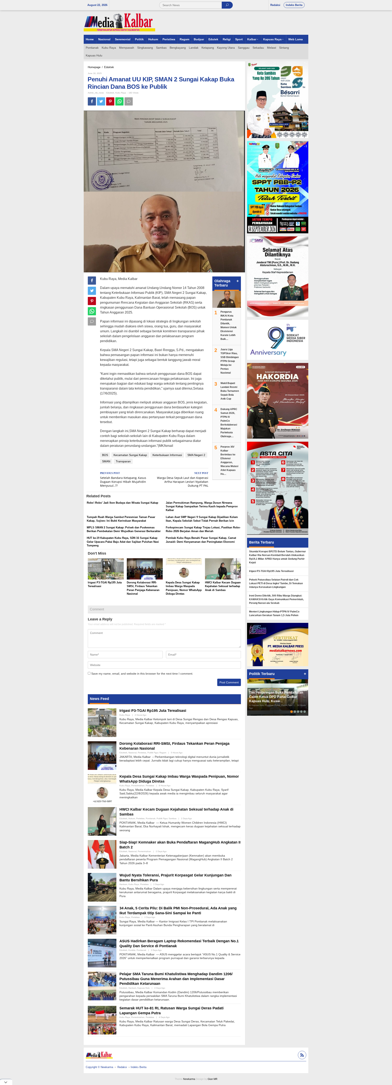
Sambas (172, 818)
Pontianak (150, 818)
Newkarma (189, 1079)
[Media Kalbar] (119, 22)
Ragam (162, 752)
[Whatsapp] (119, 101)
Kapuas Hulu (143, 988)
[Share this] (92, 101)
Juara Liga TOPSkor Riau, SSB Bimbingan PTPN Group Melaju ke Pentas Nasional (229, 361)
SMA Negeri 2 (196, 455)
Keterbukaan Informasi (167, 455)
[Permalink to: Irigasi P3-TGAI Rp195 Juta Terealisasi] (106, 569)
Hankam (123, 884)
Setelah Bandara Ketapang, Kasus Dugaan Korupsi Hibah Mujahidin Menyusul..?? (123, 479)
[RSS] (301, 1055)
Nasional (132, 752)
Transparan (123, 461)
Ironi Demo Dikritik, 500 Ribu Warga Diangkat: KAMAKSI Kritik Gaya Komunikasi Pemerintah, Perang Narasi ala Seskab (276, 599)
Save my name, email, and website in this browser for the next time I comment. (142, 673)
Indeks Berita (138, 1067)
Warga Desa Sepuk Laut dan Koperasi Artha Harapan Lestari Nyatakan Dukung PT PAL (182, 479)
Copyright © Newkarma (99, 1067)
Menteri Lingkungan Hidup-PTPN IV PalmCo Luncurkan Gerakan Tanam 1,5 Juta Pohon (274, 613)
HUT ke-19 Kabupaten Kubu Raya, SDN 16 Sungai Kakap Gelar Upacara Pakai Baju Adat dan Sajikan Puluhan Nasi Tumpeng (123, 541)
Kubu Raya (120, 93)
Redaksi (122, 1067)
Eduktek (110, 93)
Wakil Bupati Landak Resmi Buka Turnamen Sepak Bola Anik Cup (229, 391)
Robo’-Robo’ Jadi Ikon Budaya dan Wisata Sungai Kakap (122, 502)
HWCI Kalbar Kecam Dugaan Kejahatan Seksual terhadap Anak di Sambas (223, 586)
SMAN (106, 461)
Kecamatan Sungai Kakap (130, 455)
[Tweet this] (101, 101)
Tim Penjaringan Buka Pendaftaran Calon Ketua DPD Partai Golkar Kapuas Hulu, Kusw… (276, 697)
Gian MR (212, 1079)
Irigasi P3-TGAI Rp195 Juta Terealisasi (152, 711)
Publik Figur (152, 752)
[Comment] (129, 101)
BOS (105, 455)
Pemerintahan (138, 785)
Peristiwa (142, 752)
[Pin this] (110, 101)
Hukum (131, 818)
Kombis (131, 950)
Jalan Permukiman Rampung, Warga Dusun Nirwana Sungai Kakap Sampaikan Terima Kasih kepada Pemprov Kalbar (202, 506)
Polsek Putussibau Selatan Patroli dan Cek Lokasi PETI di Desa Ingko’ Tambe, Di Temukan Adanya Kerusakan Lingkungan (276, 583)
